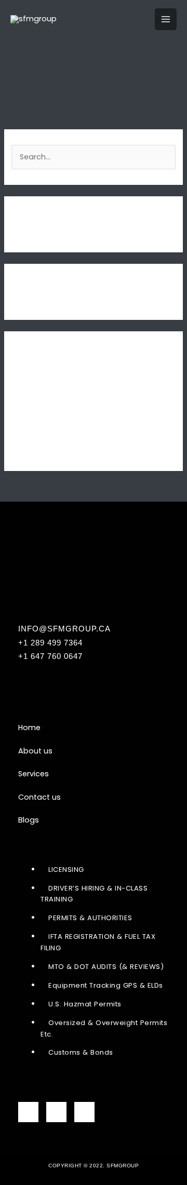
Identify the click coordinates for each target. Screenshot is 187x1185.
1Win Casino (33, 380)
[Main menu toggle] (166, 19)
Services (33, 774)
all (15, 397)
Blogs (28, 820)
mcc (20, 414)
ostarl (22, 431)
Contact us (39, 797)
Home (29, 727)
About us (35, 751)
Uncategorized (38, 448)
